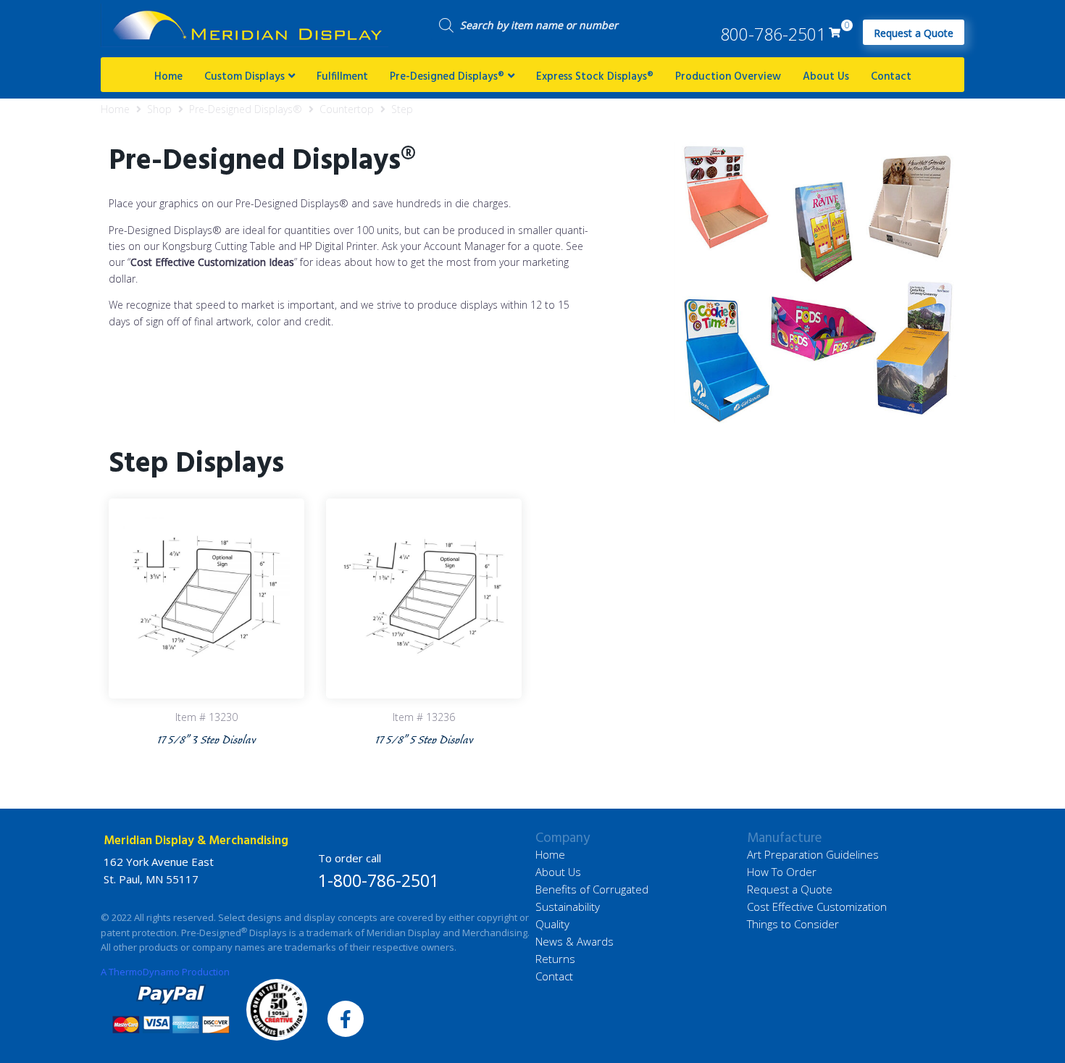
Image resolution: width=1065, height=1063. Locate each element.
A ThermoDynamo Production (165, 971)
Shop (159, 109)
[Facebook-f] (345, 1019)
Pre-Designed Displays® (245, 109)
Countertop (347, 109)
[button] (913, 32)
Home (115, 109)
